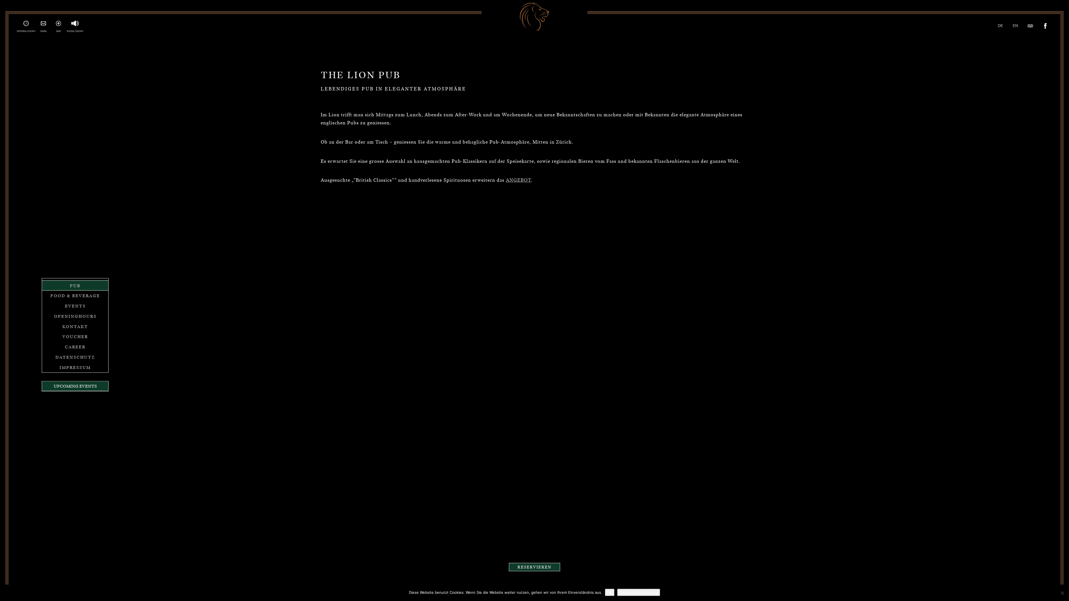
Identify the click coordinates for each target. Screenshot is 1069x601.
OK (609, 592)
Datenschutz (75, 357)
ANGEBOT (518, 180)
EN (1015, 25)
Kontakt (75, 326)
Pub (75, 285)
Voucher (75, 336)
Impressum (75, 367)
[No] (1062, 593)
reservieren (534, 567)
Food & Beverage (75, 296)
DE (1000, 25)
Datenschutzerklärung (638, 592)
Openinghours (75, 316)
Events (75, 306)
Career (75, 347)
